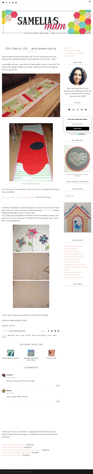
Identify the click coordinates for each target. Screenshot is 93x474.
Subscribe (77, 128)
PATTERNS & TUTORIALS (74, 53)
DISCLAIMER (69, 56)
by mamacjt (47, 210)
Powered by (73, 134)
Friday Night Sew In (72, 262)
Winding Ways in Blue (11, 455)
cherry (17, 335)
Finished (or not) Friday (74, 257)
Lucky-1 (10, 375)
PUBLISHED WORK (72, 51)
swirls (49, 335)
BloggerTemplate (26, 471)
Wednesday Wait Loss (73, 254)
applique (11, 335)
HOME (66, 48)
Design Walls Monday (73, 246)
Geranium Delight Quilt (12, 447)
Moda (34, 335)
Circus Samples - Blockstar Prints (16, 453)
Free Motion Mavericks (73, 278)
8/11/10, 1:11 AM (10, 393)
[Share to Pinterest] (55, 331)
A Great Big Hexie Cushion (13, 445)
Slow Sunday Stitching (73, 272)
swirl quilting (41, 335)
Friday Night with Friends (74, 264)
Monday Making (71, 249)
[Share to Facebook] (48, 331)
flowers (28, 335)
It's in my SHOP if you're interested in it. (18, 197)
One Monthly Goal (71, 275)
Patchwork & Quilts (72, 259)
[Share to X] (51, 331)
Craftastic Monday (71, 251)
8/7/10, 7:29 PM (11, 377)
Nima (9, 391)
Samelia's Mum (11, 471)
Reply (57, 385)
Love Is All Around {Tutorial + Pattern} (77, 175)
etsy (22, 335)
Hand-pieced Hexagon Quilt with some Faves (21, 450)
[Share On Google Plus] (58, 331)
